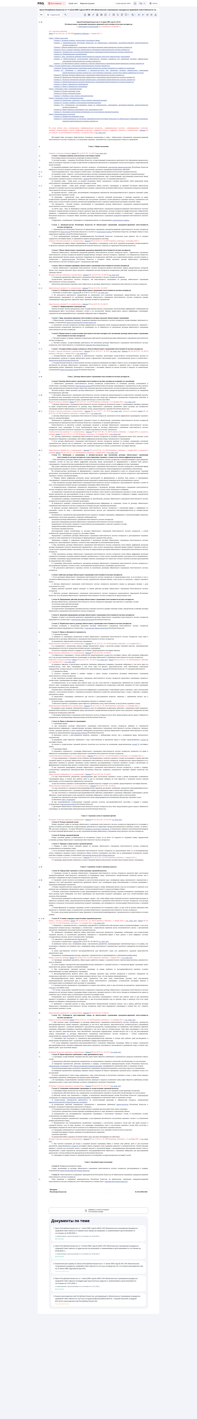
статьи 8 (108, 889)
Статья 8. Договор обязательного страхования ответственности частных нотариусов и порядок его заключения (94, 68)
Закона (74, 153)
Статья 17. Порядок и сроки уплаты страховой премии (73, 96)
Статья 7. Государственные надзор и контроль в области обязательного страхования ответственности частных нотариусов (99, 63)
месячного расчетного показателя (97, 829)
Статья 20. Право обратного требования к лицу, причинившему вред (78, 109)
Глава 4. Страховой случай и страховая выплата (66, 98)
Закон (51, 33)
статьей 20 (144, 740)
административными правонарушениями (87, 1066)
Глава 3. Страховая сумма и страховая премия (65, 89)
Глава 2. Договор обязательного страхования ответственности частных (75, 66)
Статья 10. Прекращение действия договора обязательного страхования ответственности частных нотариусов (94, 77)
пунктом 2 (52, 987)
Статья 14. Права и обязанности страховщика (70, 86)
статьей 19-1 (76, 533)
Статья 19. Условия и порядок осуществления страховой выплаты (77, 103)
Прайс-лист (73, 3)
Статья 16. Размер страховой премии (67, 93)
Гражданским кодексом (84, 386)
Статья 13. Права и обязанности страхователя (71, 84)
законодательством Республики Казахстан (81, 322)
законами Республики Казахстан (97, 345)
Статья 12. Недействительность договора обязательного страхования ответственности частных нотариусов (94, 82)
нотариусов (105, 66)
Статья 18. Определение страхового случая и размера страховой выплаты (80, 100)
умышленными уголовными (59, 1066)
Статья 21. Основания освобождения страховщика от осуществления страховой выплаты (86, 112)
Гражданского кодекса (104, 232)
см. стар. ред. (100, 132)
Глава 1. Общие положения (58, 38)
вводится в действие (81, 33)
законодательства (122, 1104)
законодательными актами (69, 370)
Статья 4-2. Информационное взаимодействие (70, 54)
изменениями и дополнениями (88, 26)
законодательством (141, 213)
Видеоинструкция (87, 3)
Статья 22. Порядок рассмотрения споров (69, 116)
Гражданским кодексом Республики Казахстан (98, 855)
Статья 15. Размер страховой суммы (67, 91)
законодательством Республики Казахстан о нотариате (68, 1102)
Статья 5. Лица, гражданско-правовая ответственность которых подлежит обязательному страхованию (92, 56)
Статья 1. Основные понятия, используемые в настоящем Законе (77, 40)
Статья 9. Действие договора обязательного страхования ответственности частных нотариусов (89, 75)
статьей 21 (135, 744)
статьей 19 (74, 1146)
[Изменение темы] (135, 3)
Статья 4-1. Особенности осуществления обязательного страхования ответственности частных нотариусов (93, 52)
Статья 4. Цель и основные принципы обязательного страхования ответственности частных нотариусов (92, 50)
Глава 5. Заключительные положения (62, 114)
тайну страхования (68, 799)
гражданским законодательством (119, 167)
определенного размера (121, 220)
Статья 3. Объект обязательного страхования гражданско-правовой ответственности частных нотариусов (93, 47)
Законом (142, 130)
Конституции (65, 232)
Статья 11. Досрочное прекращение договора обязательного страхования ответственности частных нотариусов (94, 79)
